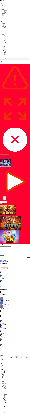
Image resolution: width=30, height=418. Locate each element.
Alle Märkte (3, 13)
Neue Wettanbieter (4, 7)
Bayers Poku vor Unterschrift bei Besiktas (4, 308)
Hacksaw (4, 413)
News (1, 21)
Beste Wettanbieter (4, 367)
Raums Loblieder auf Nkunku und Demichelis (4, 260)
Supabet (0, 341)
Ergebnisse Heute (4, 4)
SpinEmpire (1, 277)
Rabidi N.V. (5, 43)
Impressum (2, 360)
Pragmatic (16, 357)
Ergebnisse (2, 3)
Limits (3, 31)
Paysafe (11, 357)
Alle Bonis (3, 9)
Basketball (3, 375)
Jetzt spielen (1, 275)
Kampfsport (3, 17)
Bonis (2, 369)
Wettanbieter (3, 366)
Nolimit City (5, 52)
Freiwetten (4, 11)
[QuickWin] (0, 292)
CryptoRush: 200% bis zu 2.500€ (4, 267)
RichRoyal (1, 327)
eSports (3, 374)
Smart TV (4, 407)
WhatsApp (27, 357)
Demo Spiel (1, 215)
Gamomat (4, 415)
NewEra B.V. (5, 403)
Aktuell (3, 384)
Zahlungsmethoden (4, 26)
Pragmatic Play (5, 411)
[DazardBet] (0, 346)
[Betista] (0, 287)
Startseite (2, 363)
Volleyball (3, 378)
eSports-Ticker (3, 23)
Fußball (3, 14)
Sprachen (3, 34)
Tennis (3, 376)
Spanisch (4, 396)
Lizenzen (3, 398)
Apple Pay (4, 387)
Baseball (3, 18)
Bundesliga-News (4, 383)
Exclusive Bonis (3, 385)
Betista (0, 317)
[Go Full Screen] (15, 123)
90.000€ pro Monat (5, 393)
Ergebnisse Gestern (4, 365)
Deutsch (4, 395)
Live (2, 364)
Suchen (0, 256)
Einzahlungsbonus (5, 370)
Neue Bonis (3, 372)
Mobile (4, 406)
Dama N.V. (5, 42)
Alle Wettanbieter (4, 6)
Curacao (4, 38)
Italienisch (4, 397)
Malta (4, 40)
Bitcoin (4, 390)
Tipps (21, 357)
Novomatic (16, 356)
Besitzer (3, 41)
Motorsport (3, 15)
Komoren (4, 399)
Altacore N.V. (5, 402)
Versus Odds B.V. (5, 404)
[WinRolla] (0, 331)
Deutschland (5, 39)
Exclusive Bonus (5, 10)
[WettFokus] (2, 1)
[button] (5, 163)
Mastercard (5, 388)
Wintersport (3, 381)
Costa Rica (5, 401)
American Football (4, 19)
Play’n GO (5, 51)
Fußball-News (3, 22)
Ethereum (4, 30)
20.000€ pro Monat (5, 394)
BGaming (4, 414)
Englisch (4, 35)
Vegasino (1, 322)
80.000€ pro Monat (5, 33)
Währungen (3, 47)
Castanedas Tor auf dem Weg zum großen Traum (4, 300)
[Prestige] (0, 272)
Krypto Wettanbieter (4, 8)
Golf (2, 16)
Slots (1, 55)
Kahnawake (5, 400)
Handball (3, 379)
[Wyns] (0, 311)
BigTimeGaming (5, 54)
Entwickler (3, 50)
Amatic (4, 53)
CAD (4, 49)
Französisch (5, 36)
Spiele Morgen (3, 5)
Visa (10, 356)
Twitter (26, 356)
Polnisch (4, 37)
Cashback (4, 371)
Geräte (3, 44)
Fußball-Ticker (3, 382)
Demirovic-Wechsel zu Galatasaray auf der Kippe (4, 261)
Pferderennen (3, 377)
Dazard (2, 264)
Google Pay (5, 27)
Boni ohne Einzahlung (4, 12)
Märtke (2, 373)
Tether (4, 391)
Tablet (4, 46)
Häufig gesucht (2, 24)
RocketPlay (1, 336)
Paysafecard (5, 389)
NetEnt (4, 412)
